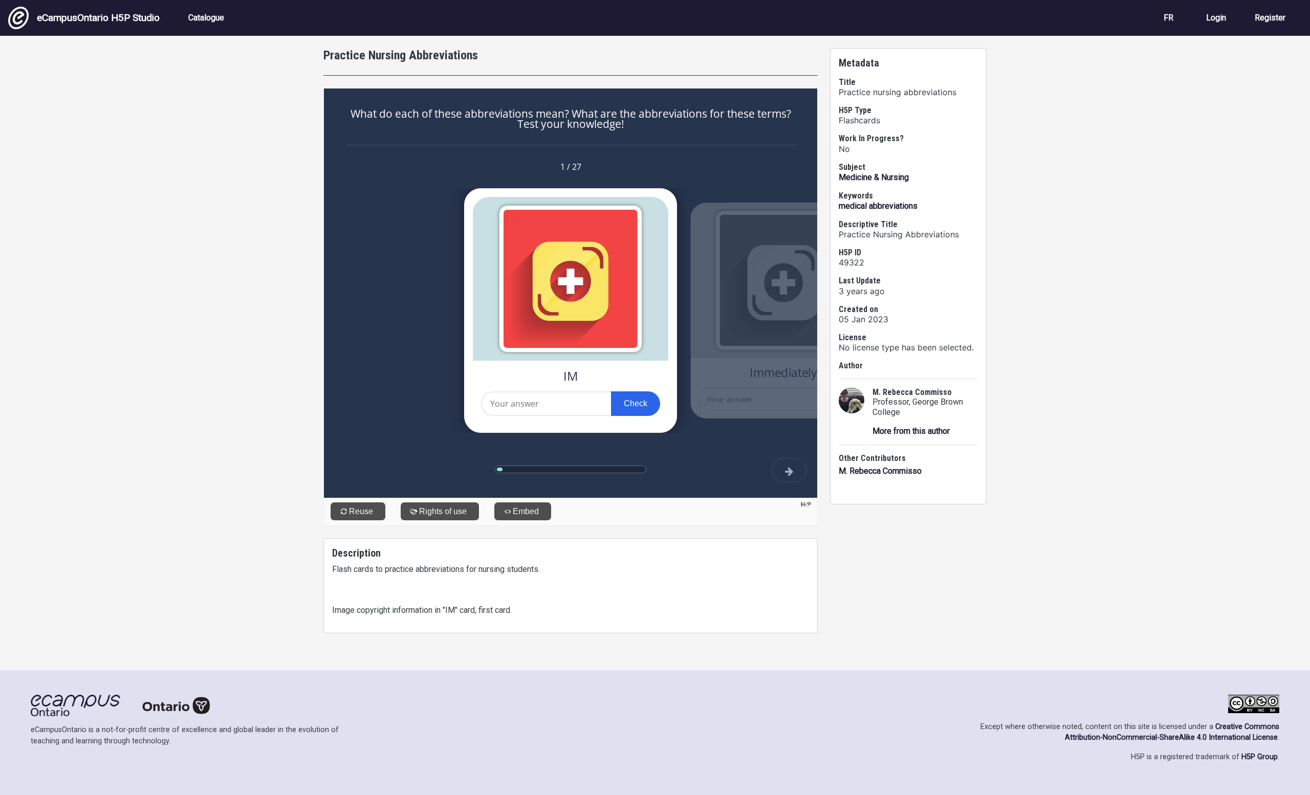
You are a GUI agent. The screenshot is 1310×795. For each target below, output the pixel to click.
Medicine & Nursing (874, 177)
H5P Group (1259, 757)
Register (1270, 18)
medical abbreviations (878, 206)
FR (1168, 18)
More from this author (911, 431)
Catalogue (206, 18)
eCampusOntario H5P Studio (98, 18)
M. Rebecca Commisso (880, 471)
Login (1216, 18)
